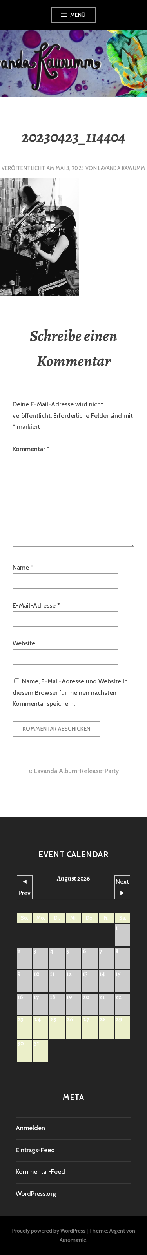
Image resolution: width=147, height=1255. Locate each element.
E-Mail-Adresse (36, 605)
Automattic (73, 1240)
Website (24, 643)
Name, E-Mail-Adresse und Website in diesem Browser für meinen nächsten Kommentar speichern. (70, 692)
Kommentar (31, 449)
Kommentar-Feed (40, 1171)
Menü (78, 14)
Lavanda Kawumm (121, 168)
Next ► (122, 887)
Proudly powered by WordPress (48, 1230)
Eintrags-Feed (35, 1150)
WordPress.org (36, 1193)
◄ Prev (24, 887)
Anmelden (30, 1128)
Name (23, 567)
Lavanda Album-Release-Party (76, 771)
